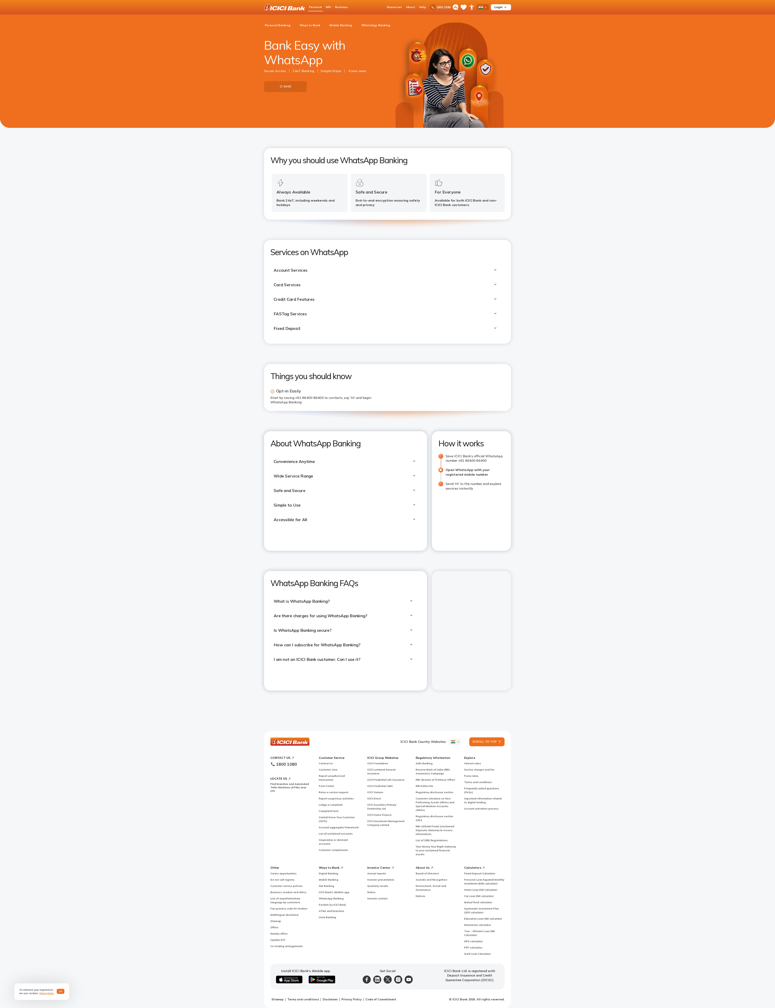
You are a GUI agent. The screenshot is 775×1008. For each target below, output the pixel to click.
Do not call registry (282, 879)
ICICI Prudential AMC (380, 785)
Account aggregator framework (339, 827)
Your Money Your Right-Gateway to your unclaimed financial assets (436, 850)
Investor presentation (380, 879)
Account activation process (481, 808)
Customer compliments (333, 849)
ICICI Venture (375, 792)
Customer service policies (286, 885)
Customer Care (328, 769)
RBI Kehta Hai (424, 785)
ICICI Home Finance (379, 814)
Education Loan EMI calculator (483, 918)
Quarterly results (377, 885)
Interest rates (472, 763)
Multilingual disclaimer (284, 914)
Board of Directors (427, 873)
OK (61, 991)
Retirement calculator (477, 924)
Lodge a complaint (331, 804)
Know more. (47, 993)
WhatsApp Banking (331, 898)
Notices (420, 896)
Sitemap (275, 921)
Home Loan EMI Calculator (480, 889)
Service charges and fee (479, 769)
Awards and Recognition (431, 879)
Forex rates (471, 775)
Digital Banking (328, 873)
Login (498, 7)
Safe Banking (424, 763)
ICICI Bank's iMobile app (334, 892)
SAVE (287, 86)
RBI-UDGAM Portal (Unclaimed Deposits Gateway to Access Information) (435, 830)
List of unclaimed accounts (336, 833)
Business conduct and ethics (288, 892)
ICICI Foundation (377, 763)
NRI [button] (328, 7)
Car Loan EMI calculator (479, 896)
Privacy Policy (351, 999)
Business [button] (341, 7)
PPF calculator (473, 947)
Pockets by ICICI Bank (332, 904)
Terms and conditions (478, 782)
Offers (274, 927)
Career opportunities (283, 873)
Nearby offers (279, 933)
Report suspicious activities (336, 798)
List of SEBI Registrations (432, 840)
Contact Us (326, 763)
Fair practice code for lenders (288, 908)
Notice (371, 892)
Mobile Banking (328, 879)
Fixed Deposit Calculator (479, 873)
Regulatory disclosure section (434, 792)
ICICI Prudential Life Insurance (386, 779)
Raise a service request (333, 792)
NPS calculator (473, 941)
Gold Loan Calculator (477, 953)
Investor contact (377, 898)
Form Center (326, 785)
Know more (357, 71)
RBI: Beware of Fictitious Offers (435, 779)
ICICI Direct (374, 798)
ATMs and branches (331, 910)
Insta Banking (327, 917)
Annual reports (376, 873)
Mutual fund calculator (478, 902)
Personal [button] (315, 7)
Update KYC (277, 939)
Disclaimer (330, 999)
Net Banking (326, 885)
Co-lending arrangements (286, 946)
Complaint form (328, 810)
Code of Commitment (381, 999)
